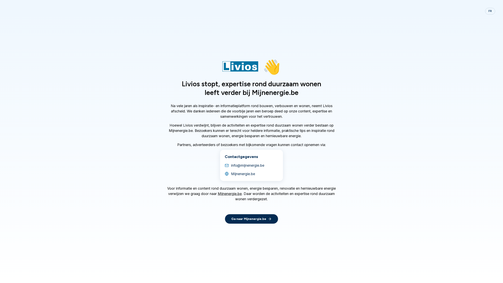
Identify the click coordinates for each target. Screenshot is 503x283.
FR (490, 11)
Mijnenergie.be (230, 194)
